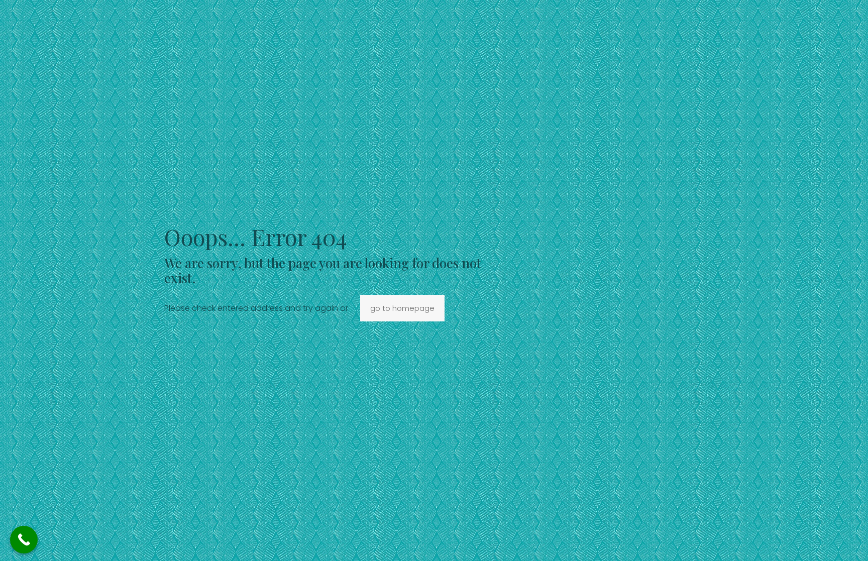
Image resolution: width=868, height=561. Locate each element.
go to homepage (402, 308)
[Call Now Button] (24, 539)
